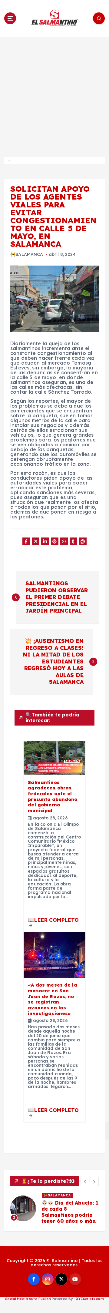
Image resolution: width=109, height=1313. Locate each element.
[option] (54, 1208)
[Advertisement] (54, 94)
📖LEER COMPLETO (53, 920)
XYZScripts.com (90, 1299)
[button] (85, 1181)
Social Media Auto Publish (28, 1299)
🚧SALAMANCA (26, 254)
